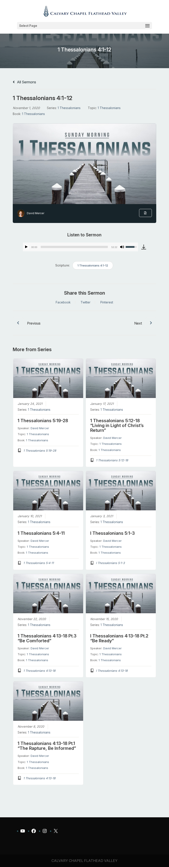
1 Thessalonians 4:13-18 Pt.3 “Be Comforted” (47, 638)
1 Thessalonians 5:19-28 (43, 420)
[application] (80, 247)
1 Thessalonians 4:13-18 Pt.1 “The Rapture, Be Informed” (47, 746)
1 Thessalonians (69, 108)
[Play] (26, 247)
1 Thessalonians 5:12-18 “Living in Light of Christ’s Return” (117, 425)
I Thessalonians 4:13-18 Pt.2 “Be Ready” (119, 638)
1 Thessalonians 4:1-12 (92, 265)
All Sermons (26, 82)
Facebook (63, 302)
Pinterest (106, 302)
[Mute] (122, 247)
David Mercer (35, 213)
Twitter (85, 302)
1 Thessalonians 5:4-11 (41, 533)
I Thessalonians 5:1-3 (112, 533)
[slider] (74, 247)
